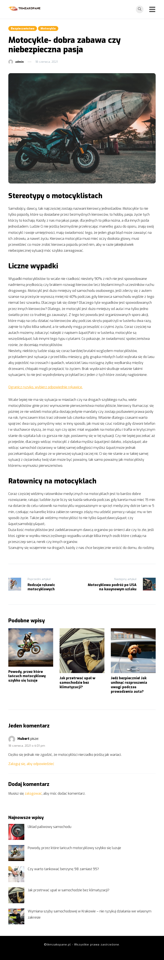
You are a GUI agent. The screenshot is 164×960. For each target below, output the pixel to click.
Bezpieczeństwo (22, 28)
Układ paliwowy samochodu (49, 827)
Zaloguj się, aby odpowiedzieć (31, 764)
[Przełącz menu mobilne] (152, 9)
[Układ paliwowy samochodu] (16, 832)
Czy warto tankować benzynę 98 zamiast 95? (63, 869)
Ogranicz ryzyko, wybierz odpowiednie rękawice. (45, 387)
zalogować (33, 793)
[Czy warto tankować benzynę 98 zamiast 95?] (16, 874)
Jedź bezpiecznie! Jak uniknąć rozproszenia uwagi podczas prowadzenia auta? (129, 685)
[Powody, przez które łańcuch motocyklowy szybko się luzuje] (16, 853)
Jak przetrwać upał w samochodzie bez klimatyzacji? (77, 682)
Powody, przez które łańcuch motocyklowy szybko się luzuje (27, 676)
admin (19, 62)
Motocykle (48, 28)
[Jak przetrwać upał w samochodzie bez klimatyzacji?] (16, 895)
